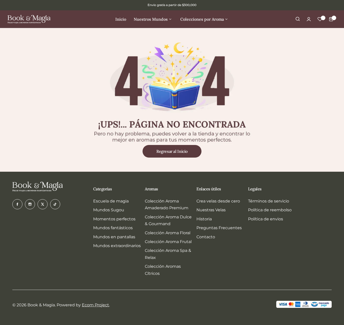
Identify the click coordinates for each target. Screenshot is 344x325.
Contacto (205, 236)
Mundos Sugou (108, 210)
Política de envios (265, 219)
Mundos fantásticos (113, 227)
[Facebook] (17, 204)
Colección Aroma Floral (167, 232)
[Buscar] (297, 19)
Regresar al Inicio (172, 151)
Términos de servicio (268, 201)
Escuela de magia (111, 201)
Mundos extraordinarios (117, 245)
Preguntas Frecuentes (219, 227)
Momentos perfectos (114, 219)
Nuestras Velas (211, 210)
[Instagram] (30, 204)
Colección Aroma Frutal (168, 241)
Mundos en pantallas (114, 236)
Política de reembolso (270, 210)
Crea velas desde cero (218, 201)
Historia (204, 219)
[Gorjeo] (43, 204)
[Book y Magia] (29, 19)
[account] (308, 19)
